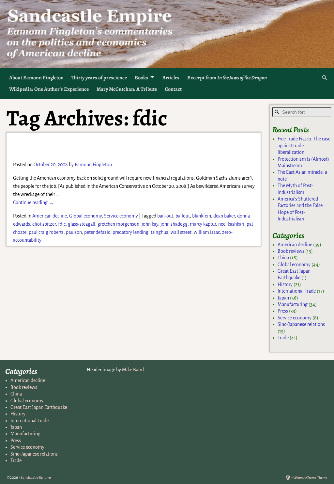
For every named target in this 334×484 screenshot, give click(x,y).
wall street (181, 232)
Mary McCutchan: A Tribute (127, 89)
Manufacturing (293, 304)
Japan (283, 297)
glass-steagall (81, 224)
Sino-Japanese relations (301, 324)
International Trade (297, 291)
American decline (49, 215)
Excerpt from (227, 77)
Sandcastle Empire (36, 478)
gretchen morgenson (118, 224)
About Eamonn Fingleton (36, 77)
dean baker (224, 215)
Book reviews (291, 251)
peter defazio (97, 232)
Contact (173, 89)
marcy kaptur (203, 224)
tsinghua (159, 232)
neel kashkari (231, 224)
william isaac (207, 232)
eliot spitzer (44, 224)
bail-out (165, 215)
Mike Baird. (133, 369)
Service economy (121, 215)
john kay (150, 224)
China (283, 257)
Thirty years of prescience (99, 77)
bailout (182, 215)
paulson (74, 232)
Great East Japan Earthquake (38, 407)
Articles (170, 77)
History (285, 284)
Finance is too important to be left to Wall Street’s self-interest (121, 146)
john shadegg (174, 224)
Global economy (85, 215)
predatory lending (130, 232)
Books (141, 77)
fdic (62, 224)
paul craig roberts (46, 232)
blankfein (201, 215)
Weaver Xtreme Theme (310, 478)
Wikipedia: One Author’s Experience (49, 89)
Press (283, 311)
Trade (283, 337)
